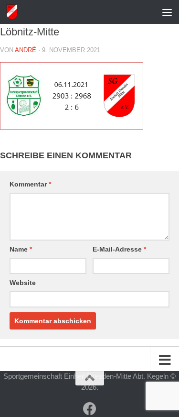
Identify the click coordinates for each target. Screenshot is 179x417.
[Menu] (167, 12)
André (25, 50)
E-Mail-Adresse (119, 249)
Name (21, 249)
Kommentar (30, 184)
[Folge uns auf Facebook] (89, 409)
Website (23, 282)
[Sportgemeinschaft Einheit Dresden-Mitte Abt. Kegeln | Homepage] (13, 12)
